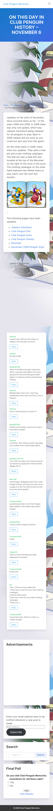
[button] (49, 3)
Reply (13, 347)
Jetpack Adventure (21, 227)
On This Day (30, 105)
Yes (12, 782)
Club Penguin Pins (21, 231)
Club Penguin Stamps (22, 239)
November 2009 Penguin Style (27, 247)
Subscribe (16, 732)
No (11, 785)
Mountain (16, 243)
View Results (26, 793)
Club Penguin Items (21, 235)
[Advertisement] (26, 69)
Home (5, 105)
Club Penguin (16, 105)
